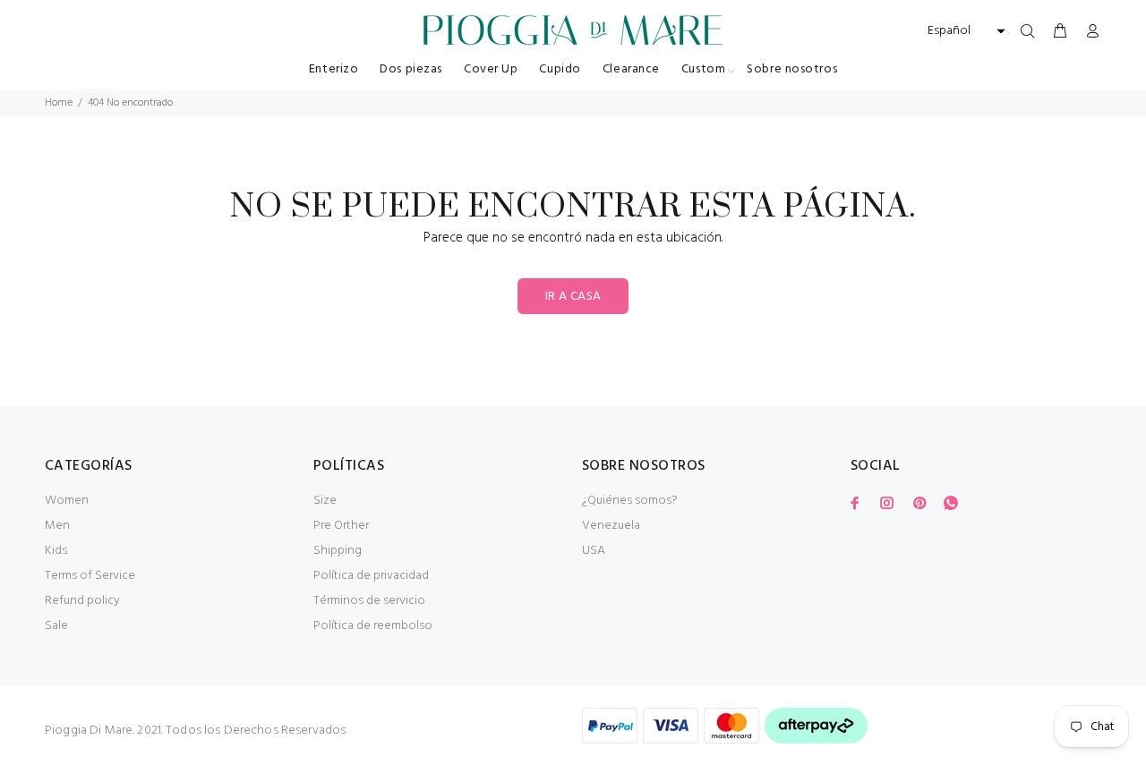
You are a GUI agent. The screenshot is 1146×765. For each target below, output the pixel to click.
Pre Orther (341, 525)
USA (593, 550)
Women (67, 500)
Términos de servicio (369, 601)
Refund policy (82, 601)
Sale (56, 626)
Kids (56, 550)
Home (59, 103)
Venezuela (611, 525)
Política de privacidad (371, 575)
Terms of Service (90, 575)
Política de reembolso (372, 626)
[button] (964, 31)
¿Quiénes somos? (630, 500)
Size (325, 500)
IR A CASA (573, 296)
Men (57, 525)
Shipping (337, 550)
